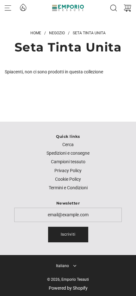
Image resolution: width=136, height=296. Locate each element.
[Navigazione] (8, 8)
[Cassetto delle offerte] (23, 7)
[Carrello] (127, 8)
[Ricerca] (114, 8)
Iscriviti (68, 234)
